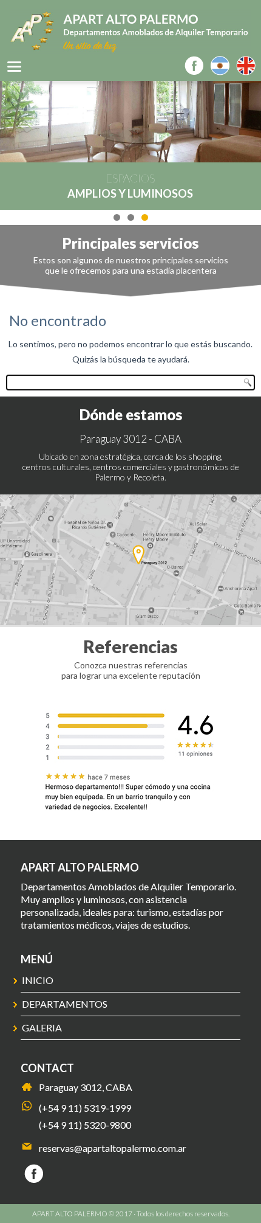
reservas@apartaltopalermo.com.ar (112, 1148)
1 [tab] (117, 217)
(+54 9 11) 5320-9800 (85, 1125)
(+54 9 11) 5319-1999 (85, 1108)
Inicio (37, 980)
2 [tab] (130, 217)
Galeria (42, 1027)
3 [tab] (144, 217)
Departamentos (64, 1004)
